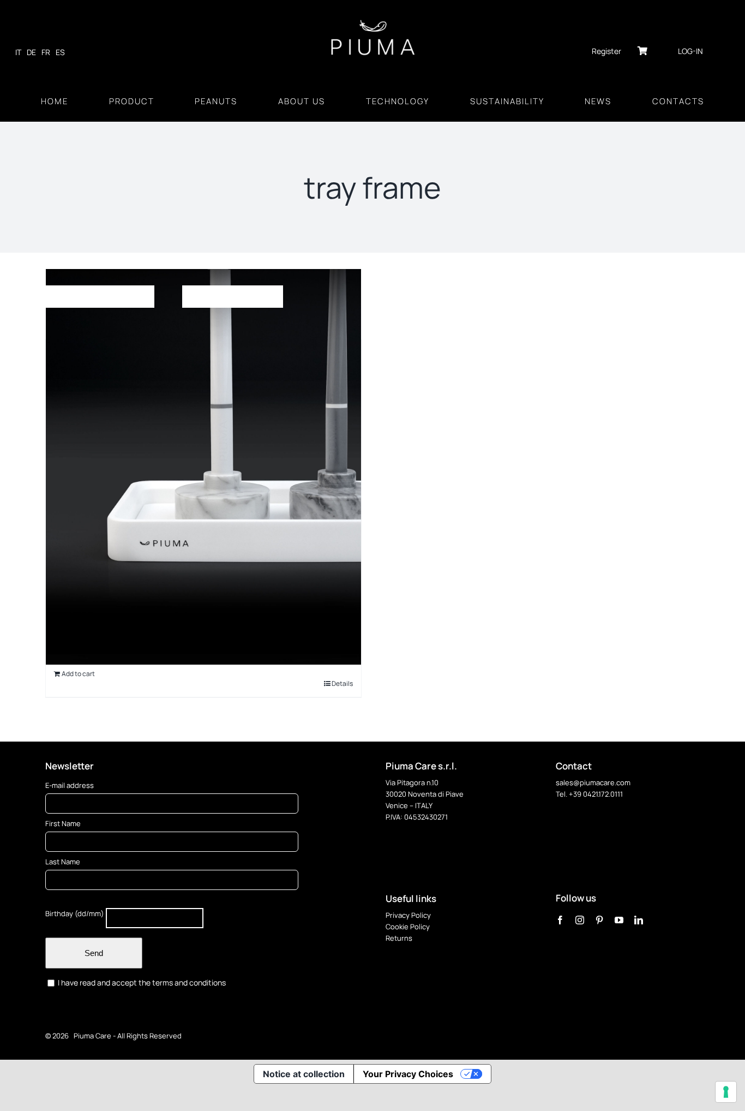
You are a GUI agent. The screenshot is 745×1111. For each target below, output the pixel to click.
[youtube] (619, 920)
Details (342, 683)
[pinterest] (599, 920)
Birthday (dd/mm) (74, 913)
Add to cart (78, 673)
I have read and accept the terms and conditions (141, 982)
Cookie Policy (408, 926)
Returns (399, 938)
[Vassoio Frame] (203, 467)
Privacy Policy (408, 915)
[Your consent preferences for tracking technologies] (726, 1092)
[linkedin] (638, 920)
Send (94, 953)
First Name (63, 823)
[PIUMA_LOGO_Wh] (372, 21)
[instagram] (579, 920)
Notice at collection (304, 1073)
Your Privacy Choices (408, 1073)
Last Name (62, 862)
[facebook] (560, 920)
